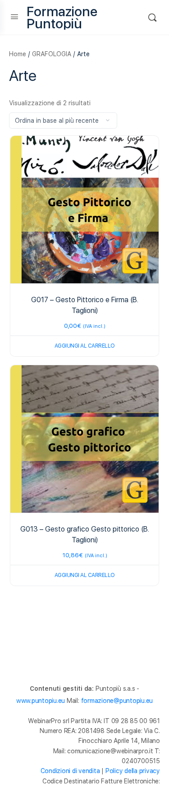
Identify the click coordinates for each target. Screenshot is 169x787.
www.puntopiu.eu (40, 700)
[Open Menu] (14, 16)
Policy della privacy (132, 770)
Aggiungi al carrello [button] (85, 346)
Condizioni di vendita (70, 770)
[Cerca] (152, 17)
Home (17, 54)
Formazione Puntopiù (62, 17)
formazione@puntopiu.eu (117, 700)
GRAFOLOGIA (51, 54)
